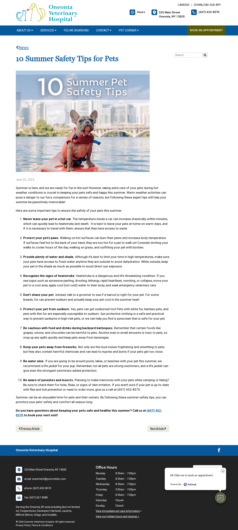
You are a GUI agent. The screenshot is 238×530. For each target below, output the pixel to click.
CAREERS (183, 5)
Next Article (157, 428)
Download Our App (207, 5)
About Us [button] (24, 30)
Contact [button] (103, 30)
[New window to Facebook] (219, 451)
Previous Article (30, 428)
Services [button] (47, 30)
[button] (220, 497)
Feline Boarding (76, 30)
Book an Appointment (206, 30)
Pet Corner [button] (128, 30)
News (24, 47)
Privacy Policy (23, 525)
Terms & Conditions (42, 525)
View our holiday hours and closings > (117, 516)
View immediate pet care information (118, 511)
